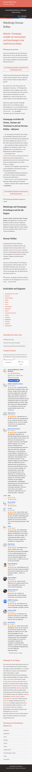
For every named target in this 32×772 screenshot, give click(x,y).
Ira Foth (10, 508)
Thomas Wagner (12, 577)
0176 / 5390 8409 (22, 16)
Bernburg (19, 688)
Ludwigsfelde (13, 707)
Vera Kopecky (11, 622)
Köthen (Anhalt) (17, 686)
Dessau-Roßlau (9, 298)
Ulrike (9, 526)
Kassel (7, 311)
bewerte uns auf (13, 380)
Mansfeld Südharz (15, 696)
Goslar (6, 302)
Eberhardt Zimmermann (14, 429)
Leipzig (7, 315)
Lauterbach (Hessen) (10, 313)
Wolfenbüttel (8, 326)
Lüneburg (7, 317)
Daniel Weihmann (9, 3)
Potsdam (7, 321)
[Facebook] (5, 15)
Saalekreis (26, 694)
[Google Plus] (12, 15)
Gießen (6, 300)
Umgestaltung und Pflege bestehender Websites (14, 346)
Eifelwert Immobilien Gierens (15, 384)
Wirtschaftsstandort (16, 250)
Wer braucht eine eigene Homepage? (12, 343)
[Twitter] (7, 15)
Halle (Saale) (8, 306)
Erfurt (6, 304)
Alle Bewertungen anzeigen (15, 653)
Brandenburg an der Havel (11, 293)
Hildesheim (8, 309)
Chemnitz (7, 296)
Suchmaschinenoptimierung (10, 156)
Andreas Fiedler (12, 610)
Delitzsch (5, 703)
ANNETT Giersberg (13, 600)
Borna (25, 703)
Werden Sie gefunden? (10, 768)
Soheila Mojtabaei (12, 563)
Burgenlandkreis (7, 698)
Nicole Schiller (11, 502)
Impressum (18, 768)
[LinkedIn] (10, 15)
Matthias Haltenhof (13, 590)
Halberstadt (23, 681)
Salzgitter (7, 323)
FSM (9, 495)
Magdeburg (8, 319)
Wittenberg (14, 681)
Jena (16, 711)
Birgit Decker (11, 544)
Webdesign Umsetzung (9, 339)
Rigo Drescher (11, 413)
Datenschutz (23, 768)
